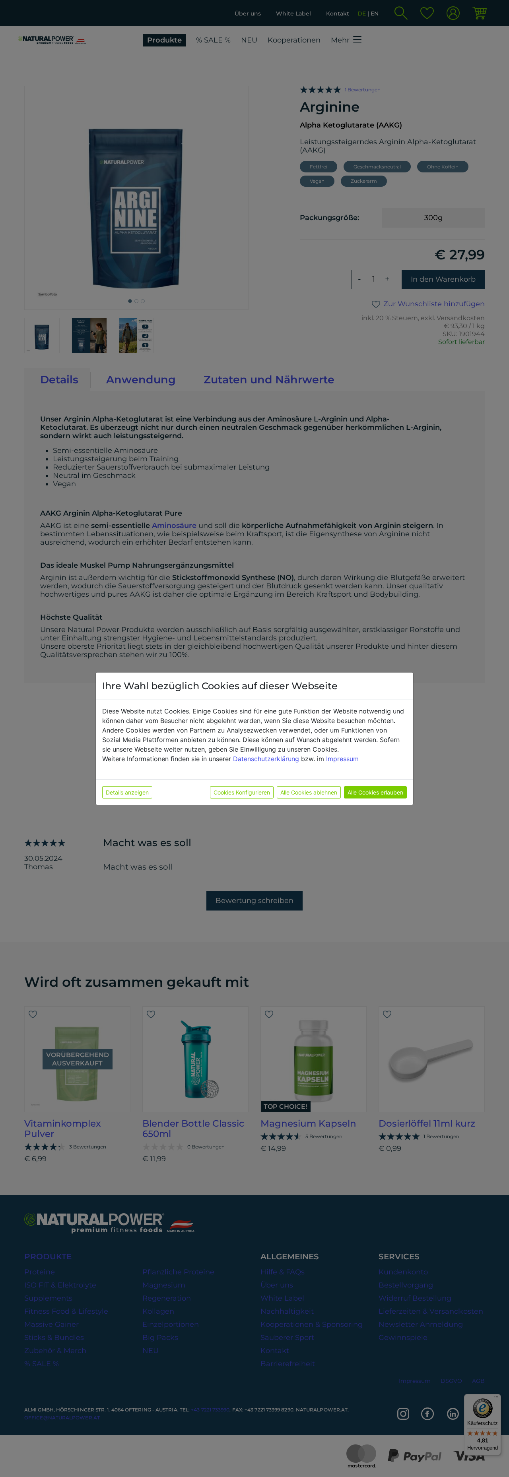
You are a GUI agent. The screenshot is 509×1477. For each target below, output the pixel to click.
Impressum (342, 759)
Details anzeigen (127, 792)
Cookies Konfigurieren (242, 792)
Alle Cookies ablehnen (308, 792)
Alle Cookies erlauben (375, 792)
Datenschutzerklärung (266, 759)
